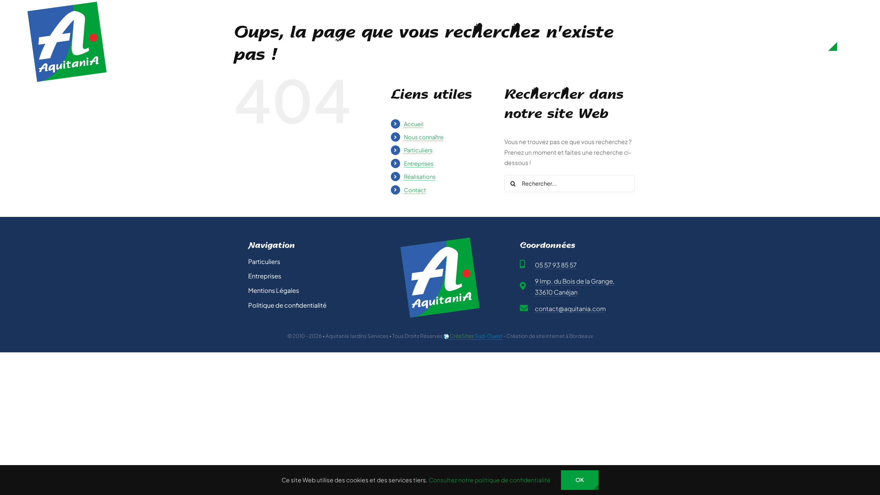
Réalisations (420, 176)
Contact (415, 190)
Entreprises (418, 163)
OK (579, 479)
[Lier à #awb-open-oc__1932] (848, 41)
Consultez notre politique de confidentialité (490, 480)
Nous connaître (423, 137)
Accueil (414, 124)
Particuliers (418, 150)
